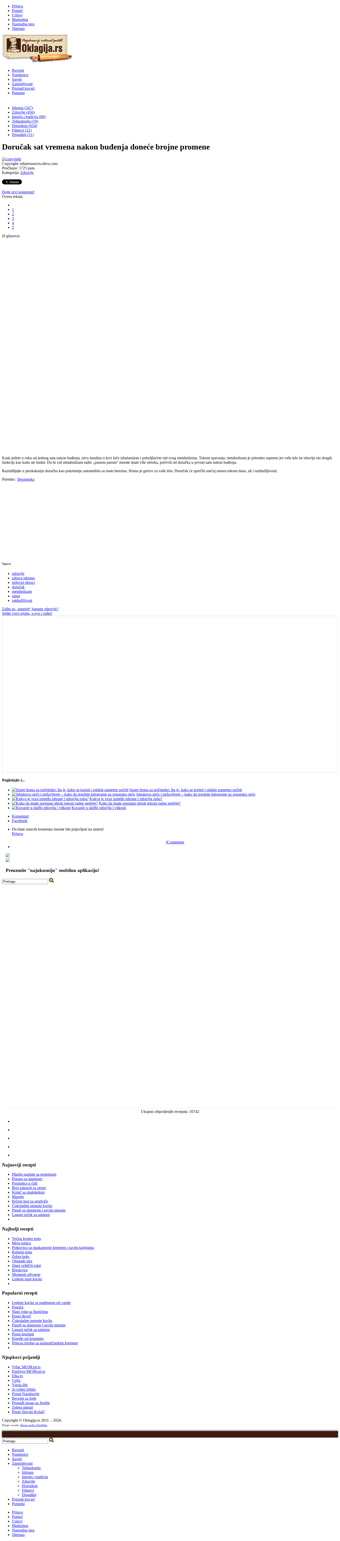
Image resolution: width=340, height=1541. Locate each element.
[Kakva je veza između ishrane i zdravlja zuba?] (50, 799)
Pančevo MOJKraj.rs (28, 1371)
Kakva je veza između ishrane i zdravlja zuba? (126, 799)
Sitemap (18, 28)
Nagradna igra (23, 24)
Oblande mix (22, 1261)
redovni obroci (23, 582)
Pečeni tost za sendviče (30, 1201)
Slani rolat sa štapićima (30, 1312)
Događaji (29, 1495)
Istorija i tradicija (35, 1477)
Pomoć (17, 10)
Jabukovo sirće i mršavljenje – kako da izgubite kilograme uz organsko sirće (195, 794)
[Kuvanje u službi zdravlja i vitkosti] (41, 808)
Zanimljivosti (22, 84)
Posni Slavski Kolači (28, 1412)
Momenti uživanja (26, 1274)
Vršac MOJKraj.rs (26, 1367)
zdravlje (18, 573)
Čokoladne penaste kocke (32, 1206)
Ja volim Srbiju (24, 1389)
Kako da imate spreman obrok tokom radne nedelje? (140, 803)
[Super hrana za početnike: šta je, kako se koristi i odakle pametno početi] (70, 790)
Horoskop (30, 1486)
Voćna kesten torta (26, 1238)
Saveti (17, 79)
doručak (18, 587)
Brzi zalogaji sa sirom (29, 1188)
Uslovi (17, 15)
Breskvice (20, 1270)
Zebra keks (20, 1256)
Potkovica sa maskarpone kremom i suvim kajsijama (53, 1247)
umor (16, 596)
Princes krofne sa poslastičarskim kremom (45, 1343)
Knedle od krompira (28, 1338)
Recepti (18, 70)
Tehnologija (31, 1468)
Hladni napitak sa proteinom (34, 1174)
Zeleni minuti (22, 1407)
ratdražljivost (22, 600)
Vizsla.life (20, 1385)
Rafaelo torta (22, 1252)
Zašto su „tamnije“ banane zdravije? (30, 609)
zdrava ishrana (23, 578)
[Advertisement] (22, 313)
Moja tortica (21, 1243)
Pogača (17, 1307)
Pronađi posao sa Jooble (31, 1403)
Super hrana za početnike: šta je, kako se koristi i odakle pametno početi (185, 790)
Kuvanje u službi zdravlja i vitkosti (98, 808)
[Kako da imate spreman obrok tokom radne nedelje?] (55, 803)
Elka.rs (17, 1376)
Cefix (16, 1380)
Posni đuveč (21, 1316)
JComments (175, 842)
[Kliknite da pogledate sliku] (11, 159)
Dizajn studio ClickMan (33, 1425)
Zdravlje (27, 172)
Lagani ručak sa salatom (31, 1215)
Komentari (20, 816)
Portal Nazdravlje (25, 1394)
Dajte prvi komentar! (18, 192)
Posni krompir (23, 1334)
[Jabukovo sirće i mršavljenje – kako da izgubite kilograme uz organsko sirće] (73, 794)
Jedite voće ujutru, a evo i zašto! (27, 613)
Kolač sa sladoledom (28, 1192)
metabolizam (22, 591)
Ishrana (27, 1472)
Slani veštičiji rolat (26, 1265)
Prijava (17, 6)
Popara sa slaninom (27, 1179)
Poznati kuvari (23, 88)
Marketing (20, 19)
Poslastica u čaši (24, 1183)
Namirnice (20, 75)
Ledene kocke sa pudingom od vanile (41, 1303)
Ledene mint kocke (27, 1279)
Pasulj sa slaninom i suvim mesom (38, 1210)
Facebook (19, 821)
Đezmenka (25, 479)
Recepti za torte (24, 1398)
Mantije (18, 1197)
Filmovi (28, 1490)
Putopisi (18, 93)
